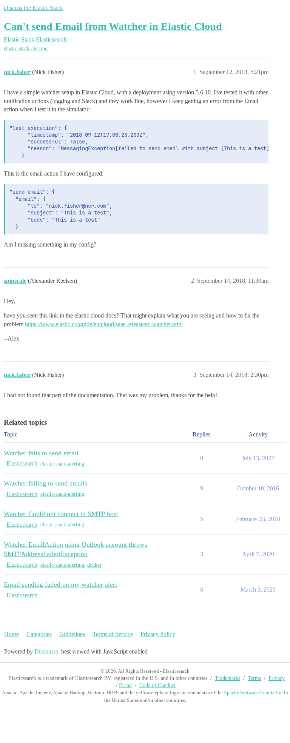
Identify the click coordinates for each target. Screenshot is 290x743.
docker (94, 565)
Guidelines (72, 634)
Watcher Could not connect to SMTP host (61, 514)
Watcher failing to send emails (45, 483)
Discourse (46, 651)
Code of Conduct (157, 685)
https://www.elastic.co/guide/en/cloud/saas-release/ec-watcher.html (104, 324)
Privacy (276, 678)
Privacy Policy (157, 634)
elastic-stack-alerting (26, 48)
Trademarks (227, 678)
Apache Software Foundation (253, 692)
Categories (39, 634)
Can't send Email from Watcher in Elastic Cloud (113, 26)
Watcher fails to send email (41, 453)
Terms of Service (113, 634)
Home (11, 634)
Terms (254, 678)
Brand (125, 685)
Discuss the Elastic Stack (33, 8)
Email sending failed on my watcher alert (60, 584)
